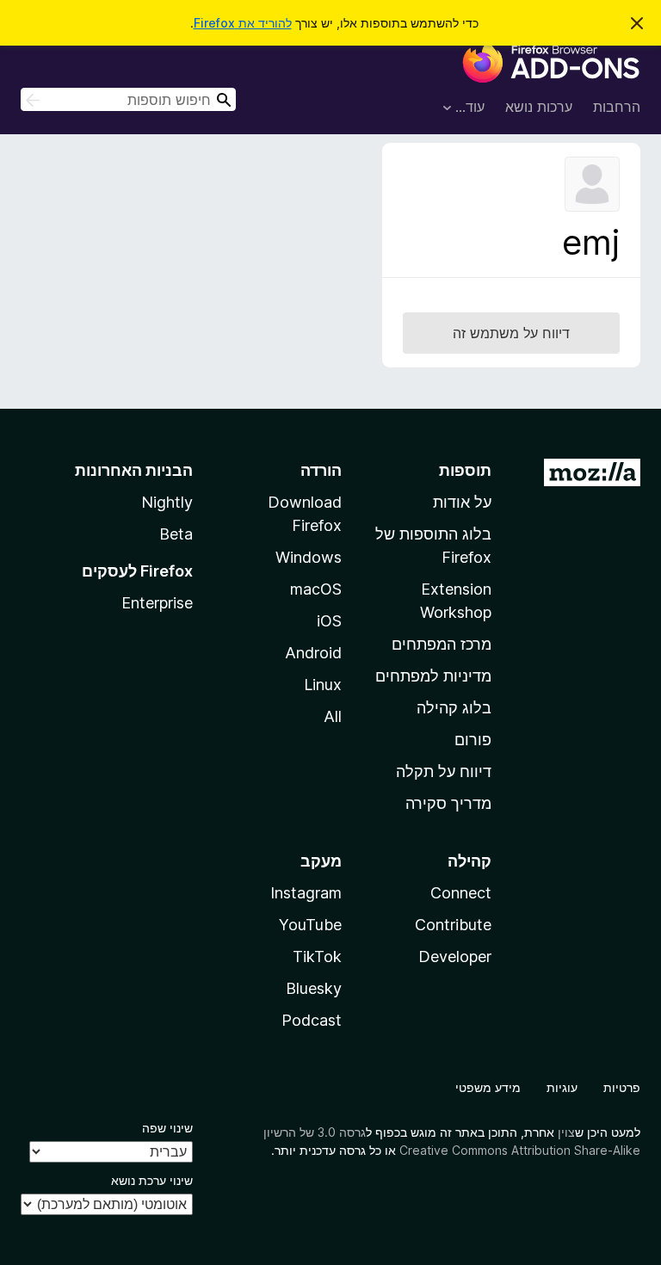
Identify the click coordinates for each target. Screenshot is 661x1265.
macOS (316, 589)
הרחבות (616, 106)
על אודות (462, 502)
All (333, 716)
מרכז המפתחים (441, 644)
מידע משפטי (488, 1087)
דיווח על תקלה (443, 771)
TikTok (317, 956)
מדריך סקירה (448, 803)
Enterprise (157, 603)
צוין (566, 1132)
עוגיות (562, 1087)
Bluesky (314, 988)
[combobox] (128, 99)
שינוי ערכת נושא (152, 1180)
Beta (176, 534)
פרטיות (621, 1087)
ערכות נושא (538, 106)
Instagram (306, 893)
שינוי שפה (167, 1127)
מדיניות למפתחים (433, 676)
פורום (472, 740)
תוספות (465, 470)
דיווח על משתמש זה (511, 333)
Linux (323, 685)
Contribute (453, 925)
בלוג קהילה (454, 708)
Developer (454, 956)
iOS (329, 621)
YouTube (310, 925)
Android (313, 653)
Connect (460, 893)
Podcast (311, 1020)
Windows (308, 557)
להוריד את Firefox (243, 22)
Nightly (167, 502)
